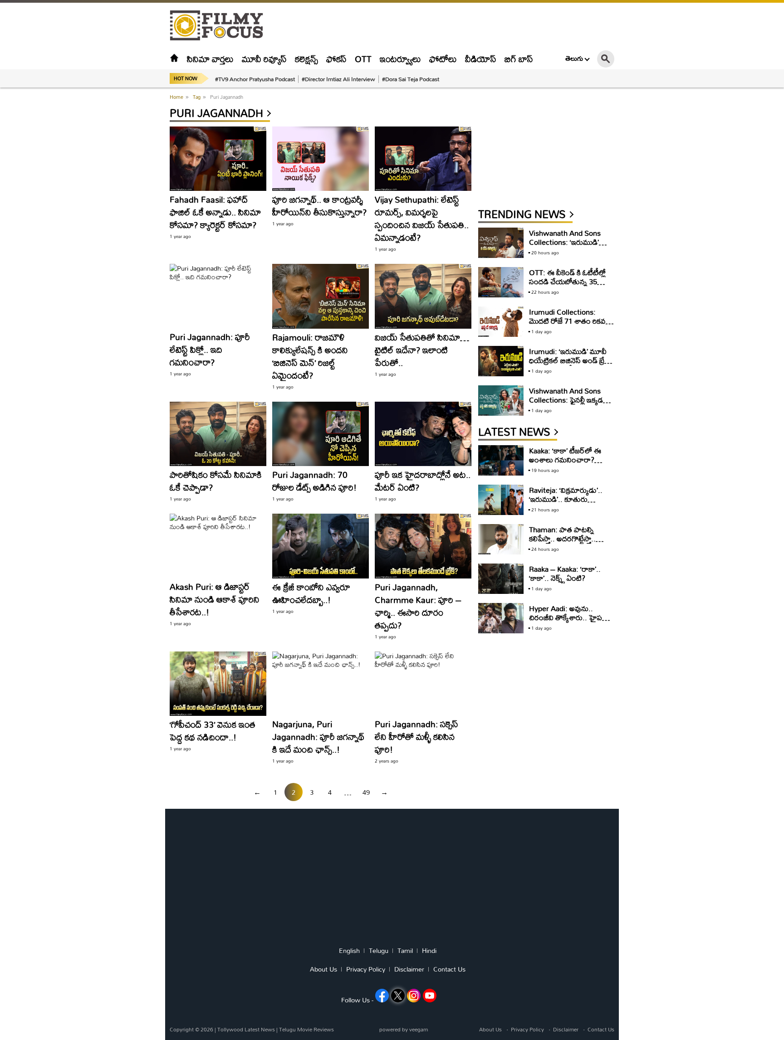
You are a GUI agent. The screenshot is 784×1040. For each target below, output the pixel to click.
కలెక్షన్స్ (306, 59)
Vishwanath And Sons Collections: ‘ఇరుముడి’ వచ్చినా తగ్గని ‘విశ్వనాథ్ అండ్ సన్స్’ (568, 246)
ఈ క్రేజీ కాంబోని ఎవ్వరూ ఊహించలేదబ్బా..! (311, 593)
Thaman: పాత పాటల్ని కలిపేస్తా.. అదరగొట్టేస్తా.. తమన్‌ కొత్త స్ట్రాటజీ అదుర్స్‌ (565, 538)
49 (366, 792)
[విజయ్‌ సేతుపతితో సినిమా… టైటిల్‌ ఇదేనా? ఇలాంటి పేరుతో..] (423, 296)
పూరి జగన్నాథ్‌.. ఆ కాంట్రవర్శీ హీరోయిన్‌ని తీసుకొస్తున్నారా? (319, 205)
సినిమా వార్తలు (210, 59)
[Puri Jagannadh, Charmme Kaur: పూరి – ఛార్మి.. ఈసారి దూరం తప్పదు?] (423, 546)
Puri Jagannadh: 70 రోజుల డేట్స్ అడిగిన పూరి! (314, 481)
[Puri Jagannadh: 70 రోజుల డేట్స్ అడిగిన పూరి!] (320, 434)
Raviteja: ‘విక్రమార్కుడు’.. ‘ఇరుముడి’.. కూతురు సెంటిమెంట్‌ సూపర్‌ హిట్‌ (566, 498)
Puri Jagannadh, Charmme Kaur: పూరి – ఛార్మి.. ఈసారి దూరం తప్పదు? (418, 606)
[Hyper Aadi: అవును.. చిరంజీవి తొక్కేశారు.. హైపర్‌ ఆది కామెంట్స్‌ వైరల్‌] (501, 618)
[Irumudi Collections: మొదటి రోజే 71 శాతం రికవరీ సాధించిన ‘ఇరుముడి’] (501, 321)
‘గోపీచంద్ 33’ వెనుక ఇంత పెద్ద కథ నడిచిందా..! (212, 730)
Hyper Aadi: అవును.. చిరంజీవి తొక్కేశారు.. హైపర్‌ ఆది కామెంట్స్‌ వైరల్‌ (568, 617)
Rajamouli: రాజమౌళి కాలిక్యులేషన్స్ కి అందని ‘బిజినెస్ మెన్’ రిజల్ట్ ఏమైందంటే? (310, 356)
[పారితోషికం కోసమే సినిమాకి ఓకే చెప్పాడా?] (218, 434)
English (349, 950)
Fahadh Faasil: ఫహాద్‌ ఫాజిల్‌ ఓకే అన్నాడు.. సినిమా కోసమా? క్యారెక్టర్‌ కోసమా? (215, 211)
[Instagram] (414, 995)
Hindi (429, 950)
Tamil (405, 950)
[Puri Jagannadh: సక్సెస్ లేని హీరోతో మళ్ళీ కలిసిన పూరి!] (423, 683)
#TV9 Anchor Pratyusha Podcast (255, 79)
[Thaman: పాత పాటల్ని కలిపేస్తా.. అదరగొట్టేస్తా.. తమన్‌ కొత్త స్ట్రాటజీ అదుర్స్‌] (501, 539)
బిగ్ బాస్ (519, 59)
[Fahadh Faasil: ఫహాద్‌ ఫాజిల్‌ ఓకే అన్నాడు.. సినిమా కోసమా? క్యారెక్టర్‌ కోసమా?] (218, 158)
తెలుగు (574, 58)
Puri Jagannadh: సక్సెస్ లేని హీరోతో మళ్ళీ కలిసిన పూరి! (416, 736)
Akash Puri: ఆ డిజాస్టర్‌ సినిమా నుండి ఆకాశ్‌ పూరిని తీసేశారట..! (215, 599)
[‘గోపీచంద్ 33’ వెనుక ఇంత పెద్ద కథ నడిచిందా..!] (218, 683)
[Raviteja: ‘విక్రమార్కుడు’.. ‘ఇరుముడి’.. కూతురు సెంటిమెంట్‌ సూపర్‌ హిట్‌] (501, 500)
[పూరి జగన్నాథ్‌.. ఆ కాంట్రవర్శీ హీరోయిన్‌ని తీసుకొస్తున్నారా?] (320, 158)
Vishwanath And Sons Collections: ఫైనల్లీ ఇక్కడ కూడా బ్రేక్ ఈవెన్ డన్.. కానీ (567, 399)
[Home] (174, 59)
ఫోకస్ (336, 59)
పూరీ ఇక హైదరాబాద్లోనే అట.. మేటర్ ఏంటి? (422, 481)
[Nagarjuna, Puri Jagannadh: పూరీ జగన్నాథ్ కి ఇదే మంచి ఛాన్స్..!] (320, 683)
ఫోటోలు (443, 59)
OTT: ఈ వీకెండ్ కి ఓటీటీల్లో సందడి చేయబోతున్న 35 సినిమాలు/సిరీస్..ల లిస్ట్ (567, 281)
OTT (363, 59)
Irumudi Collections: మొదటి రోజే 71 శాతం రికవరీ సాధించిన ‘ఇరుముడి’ (569, 320)
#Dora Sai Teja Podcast (410, 79)
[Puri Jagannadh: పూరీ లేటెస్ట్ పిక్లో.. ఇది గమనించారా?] (218, 296)
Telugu (378, 950)
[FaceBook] (382, 995)
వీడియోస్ (480, 59)
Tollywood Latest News (246, 1029)
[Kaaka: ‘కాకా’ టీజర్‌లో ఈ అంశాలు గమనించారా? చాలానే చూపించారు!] (501, 460)
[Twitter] (398, 995)
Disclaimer (409, 969)
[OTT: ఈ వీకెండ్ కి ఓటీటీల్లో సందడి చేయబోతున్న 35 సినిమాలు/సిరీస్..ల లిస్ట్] (501, 282)
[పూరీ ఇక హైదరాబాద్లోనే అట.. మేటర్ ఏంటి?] (423, 434)
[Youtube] (429, 995)
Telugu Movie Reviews (306, 1029)
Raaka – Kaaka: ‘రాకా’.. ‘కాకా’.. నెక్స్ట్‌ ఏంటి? (565, 573)
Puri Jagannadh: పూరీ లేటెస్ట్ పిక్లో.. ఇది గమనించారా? (210, 349)
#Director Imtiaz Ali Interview (338, 79)
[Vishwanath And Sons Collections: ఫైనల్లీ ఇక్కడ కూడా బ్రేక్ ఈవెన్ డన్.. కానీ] (501, 400)
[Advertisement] (120, 227)
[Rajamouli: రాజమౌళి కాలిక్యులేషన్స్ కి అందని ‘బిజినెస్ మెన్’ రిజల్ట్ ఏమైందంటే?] (320, 296)
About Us (323, 969)
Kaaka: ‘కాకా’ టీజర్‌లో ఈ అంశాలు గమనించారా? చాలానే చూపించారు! (565, 459)
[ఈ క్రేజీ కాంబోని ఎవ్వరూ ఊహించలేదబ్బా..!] (320, 546)
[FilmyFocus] (221, 25)
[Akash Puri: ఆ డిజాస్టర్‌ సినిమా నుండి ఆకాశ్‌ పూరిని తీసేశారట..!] (218, 546)
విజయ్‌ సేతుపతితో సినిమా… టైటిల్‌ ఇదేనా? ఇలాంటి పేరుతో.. (422, 349)
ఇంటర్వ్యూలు (400, 59)
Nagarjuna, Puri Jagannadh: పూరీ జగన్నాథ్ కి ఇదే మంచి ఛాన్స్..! (318, 736)
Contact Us (449, 969)
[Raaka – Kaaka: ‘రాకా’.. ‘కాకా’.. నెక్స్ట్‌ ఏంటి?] (501, 579)
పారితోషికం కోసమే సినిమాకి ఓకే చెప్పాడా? (216, 481)
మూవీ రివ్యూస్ (264, 59)
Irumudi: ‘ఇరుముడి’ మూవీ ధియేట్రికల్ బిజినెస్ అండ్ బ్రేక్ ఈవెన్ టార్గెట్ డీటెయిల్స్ (569, 360)
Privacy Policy (365, 969)
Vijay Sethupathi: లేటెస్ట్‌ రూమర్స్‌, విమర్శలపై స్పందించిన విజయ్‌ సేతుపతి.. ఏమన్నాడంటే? (422, 218)
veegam (418, 1029)
